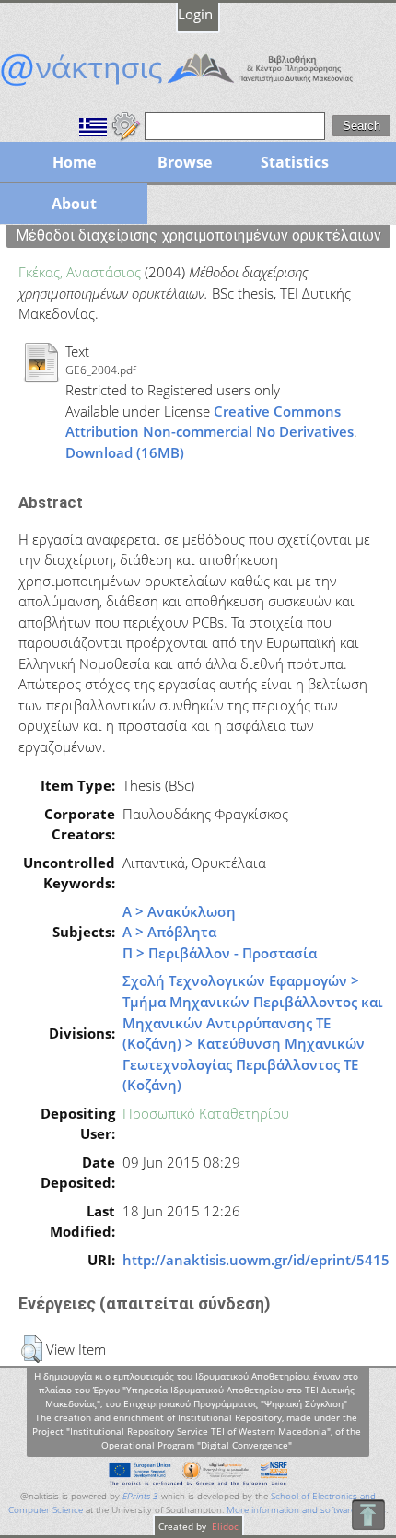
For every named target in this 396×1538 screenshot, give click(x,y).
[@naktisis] (198, 85)
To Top (367, 1514)
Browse (184, 162)
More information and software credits (306, 1510)
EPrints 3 (140, 1496)
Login (195, 14)
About (74, 204)
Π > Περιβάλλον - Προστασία (219, 953)
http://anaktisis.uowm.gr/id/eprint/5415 (256, 1259)
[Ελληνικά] (93, 124)
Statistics (295, 162)
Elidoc (224, 1526)
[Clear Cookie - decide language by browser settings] (126, 124)
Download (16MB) (124, 452)
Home (74, 162)
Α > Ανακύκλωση (179, 911)
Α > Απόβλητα (169, 931)
